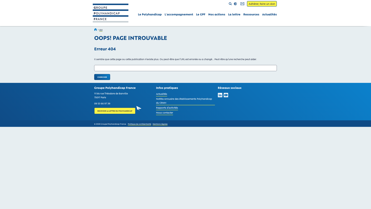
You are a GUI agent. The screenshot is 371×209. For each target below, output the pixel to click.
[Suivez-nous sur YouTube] (226, 95)
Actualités (269, 14)
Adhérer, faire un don (262, 4)
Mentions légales (160, 124)
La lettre (234, 14)
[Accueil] (95, 29)
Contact (242, 3)
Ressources (251, 14)
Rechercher (223, 4)
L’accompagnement (179, 14)
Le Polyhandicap (150, 14)
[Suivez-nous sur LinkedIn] (220, 95)
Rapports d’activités (167, 107)
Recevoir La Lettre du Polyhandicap (114, 111)
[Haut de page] (365, 203)
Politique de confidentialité (139, 124)
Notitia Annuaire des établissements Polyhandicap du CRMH (184, 100)
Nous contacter (164, 112)
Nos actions (216, 14)
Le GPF (200, 14)
